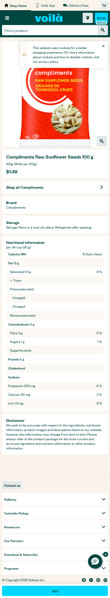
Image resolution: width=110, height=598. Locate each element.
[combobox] (49, 30)
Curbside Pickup (16, 513)
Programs (11, 568)
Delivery (10, 499)
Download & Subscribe (21, 554)
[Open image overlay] (102, 141)
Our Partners (13, 540)
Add (55, 590)
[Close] (103, 46)
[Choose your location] (88, 18)
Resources (12, 526)
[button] (95, 561)
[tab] (55, 94)
